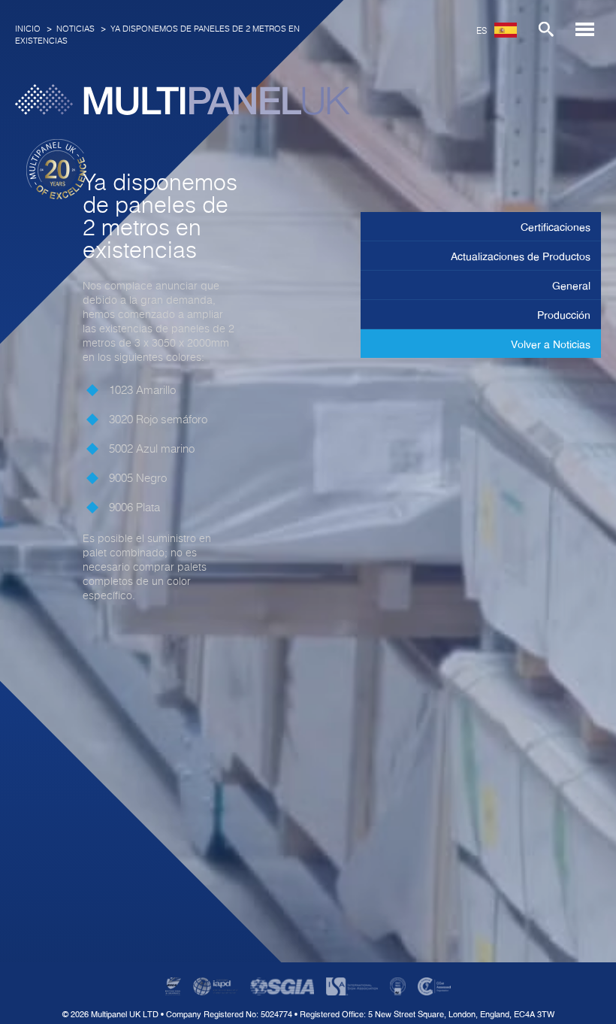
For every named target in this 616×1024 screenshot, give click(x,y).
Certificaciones (555, 227)
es (481, 31)
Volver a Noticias (550, 344)
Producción (563, 315)
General (571, 285)
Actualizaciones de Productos (520, 256)
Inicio (28, 29)
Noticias (75, 29)
